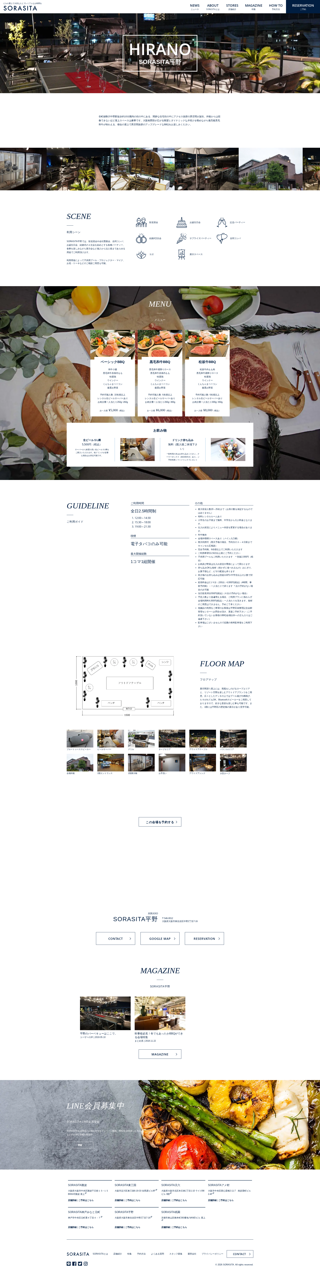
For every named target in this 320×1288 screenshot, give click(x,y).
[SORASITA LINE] (69, 1264)
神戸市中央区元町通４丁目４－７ (84, 1217)
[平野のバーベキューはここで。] (105, 1013)
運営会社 (192, 1254)
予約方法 (141, 1254)
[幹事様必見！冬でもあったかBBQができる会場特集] (160, 1013)
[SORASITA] (20, 8)
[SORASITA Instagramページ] (86, 1264)
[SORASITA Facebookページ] (74, 1264)
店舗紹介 (117, 1254)
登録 (80, 1145)
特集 (129, 1254)
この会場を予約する (160, 822)
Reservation (204, 939)
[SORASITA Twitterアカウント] (80, 1264)
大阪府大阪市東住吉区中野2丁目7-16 (132, 1217)
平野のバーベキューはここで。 (98, 1033)
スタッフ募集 (175, 1254)
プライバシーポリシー (212, 1254)
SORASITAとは (100, 1254)
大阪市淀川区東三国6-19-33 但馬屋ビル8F (135, 1191)
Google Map (160, 939)
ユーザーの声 (86, 1037)
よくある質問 (157, 1254)
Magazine (160, 1054)
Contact (115, 939)
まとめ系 (139, 1041)
